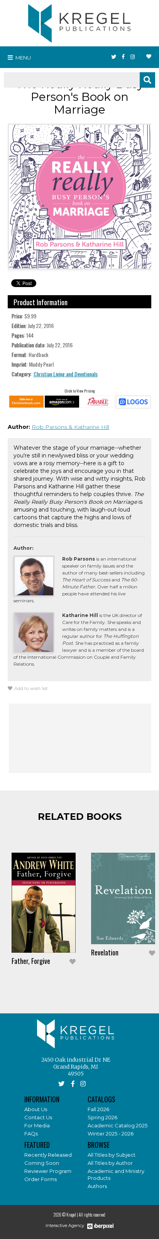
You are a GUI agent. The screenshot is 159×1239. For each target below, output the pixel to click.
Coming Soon (41, 1163)
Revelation (104, 952)
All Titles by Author (110, 1163)
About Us (35, 1109)
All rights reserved (92, 1215)
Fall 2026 (98, 1109)
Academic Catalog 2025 (117, 1125)
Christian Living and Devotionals (66, 374)
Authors (97, 1186)
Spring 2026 (102, 1117)
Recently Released (48, 1155)
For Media (37, 1125)
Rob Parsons (50, 426)
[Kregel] (79, 21)
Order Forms (40, 1179)
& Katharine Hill (89, 426)
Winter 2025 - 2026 (111, 1133)
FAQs (31, 1133)
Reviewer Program (47, 1171)
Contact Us (38, 1117)
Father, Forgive (31, 961)
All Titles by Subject (111, 1155)
